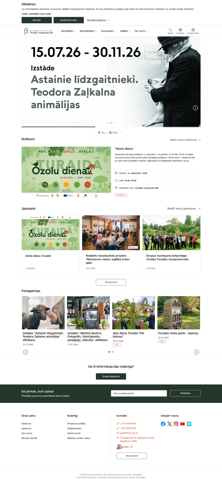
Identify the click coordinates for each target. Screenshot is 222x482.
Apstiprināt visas (68, 20)
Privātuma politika (76, 423)
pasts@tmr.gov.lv (129, 432)
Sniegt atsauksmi (111, 376)
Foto (117, 345)
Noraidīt (37, 20)
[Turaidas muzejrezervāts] (38, 31)
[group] (111, 81)
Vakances (26, 423)
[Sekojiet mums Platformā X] (169, 424)
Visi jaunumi (111, 282)
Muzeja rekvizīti (29, 438)
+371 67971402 (128, 423)
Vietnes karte (74, 433)
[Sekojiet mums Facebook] (163, 424)
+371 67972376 (128, 428)
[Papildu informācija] (131, 447)
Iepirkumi (26, 428)
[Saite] (110, 132)
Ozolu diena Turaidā (38, 256)
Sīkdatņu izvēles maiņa (78, 438)
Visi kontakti (132, 455)
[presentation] (27, 108)
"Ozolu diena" (124, 148)
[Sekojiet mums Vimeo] (189, 424)
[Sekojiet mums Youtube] (182, 424)
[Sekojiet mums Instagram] (176, 424)
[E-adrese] (123, 446)
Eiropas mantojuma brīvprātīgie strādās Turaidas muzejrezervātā (167, 257)
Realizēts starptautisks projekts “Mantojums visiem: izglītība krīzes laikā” (108, 259)
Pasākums (121, 195)
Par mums (27, 433)
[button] (107, 123)
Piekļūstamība (74, 428)
